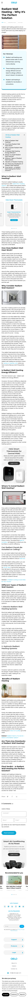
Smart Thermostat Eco (14, 212)
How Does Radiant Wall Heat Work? (12, 144)
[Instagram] (16, 906)
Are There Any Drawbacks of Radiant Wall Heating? (14, 164)
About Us (14, 963)
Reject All (22, 994)
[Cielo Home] (14, 3)
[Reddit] (23, 906)
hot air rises (6, 567)
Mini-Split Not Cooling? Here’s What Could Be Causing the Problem (14, 887)
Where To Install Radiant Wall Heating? (13, 155)
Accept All (5, 994)
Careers (14, 966)
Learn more (14, 463)
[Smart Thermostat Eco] (14, 207)
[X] (5, 906)
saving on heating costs (11, 363)
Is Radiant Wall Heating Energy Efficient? (12, 152)
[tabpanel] (14, 214)
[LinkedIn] (12, 906)
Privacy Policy (20, 929)
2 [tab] (13, 228)
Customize (14, 994)
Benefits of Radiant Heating (14, 162)
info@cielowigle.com (15, 973)
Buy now (14, 220)
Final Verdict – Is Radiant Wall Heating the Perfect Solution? (13, 169)
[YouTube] (19, 906)
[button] (2, 2)
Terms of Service (14, 930)
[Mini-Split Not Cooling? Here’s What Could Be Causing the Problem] (14, 881)
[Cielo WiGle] (14, 959)
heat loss (22, 558)
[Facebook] (8, 906)
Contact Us (14, 969)
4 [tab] (16, 228)
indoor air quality (15, 730)
